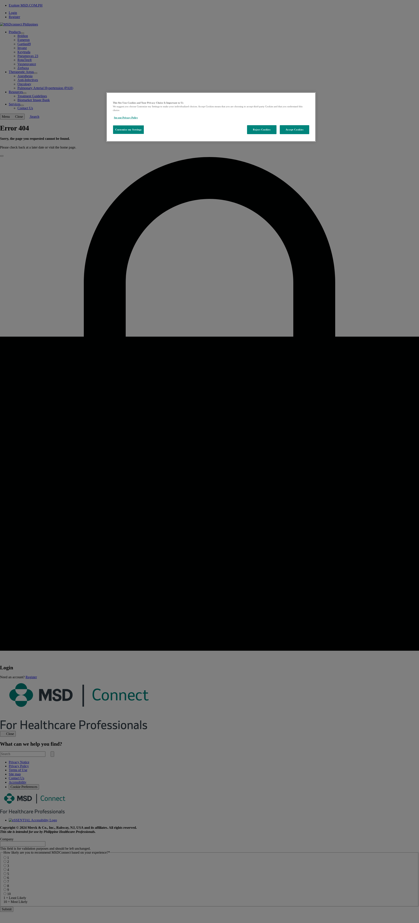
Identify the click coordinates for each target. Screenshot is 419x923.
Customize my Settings (128, 129)
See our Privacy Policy (126, 117)
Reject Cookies (261, 129)
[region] (211, 117)
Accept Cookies (295, 129)
